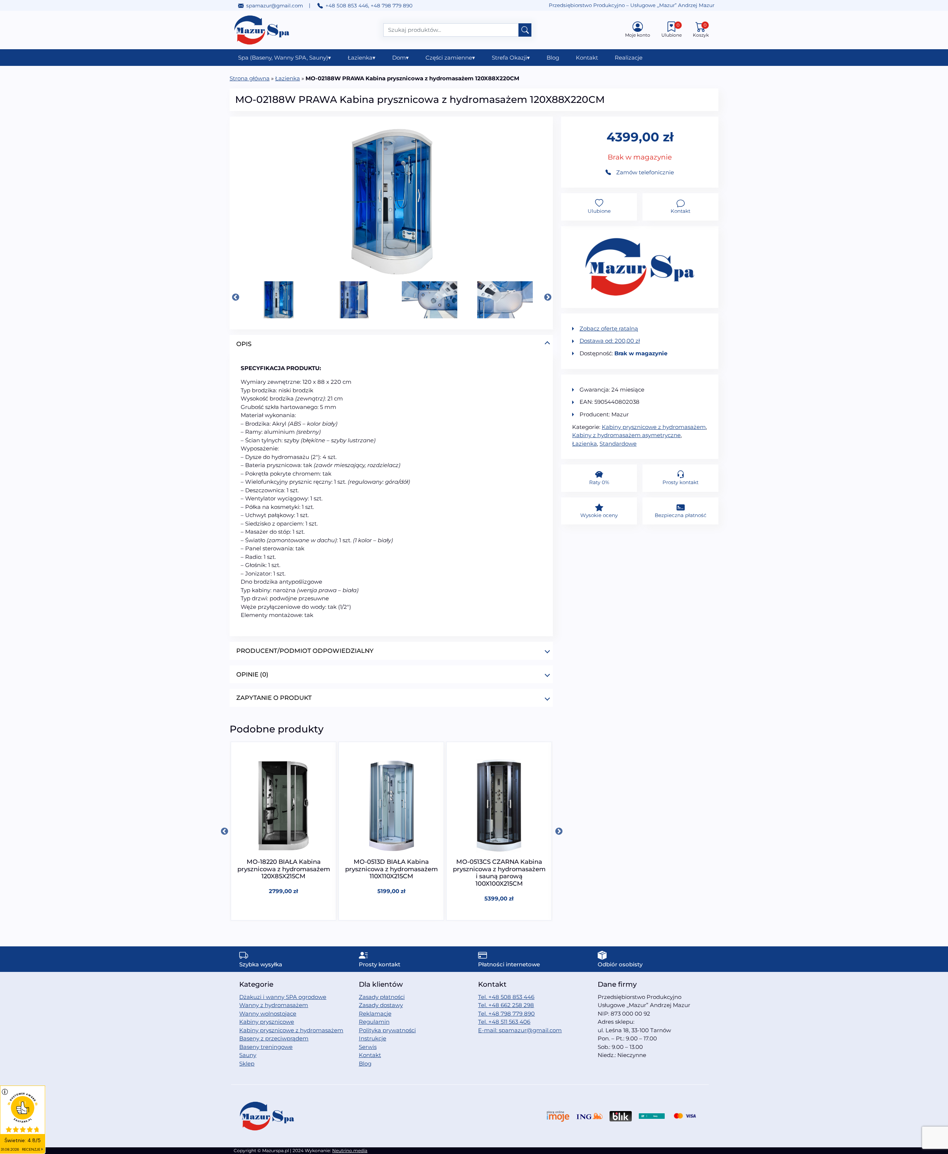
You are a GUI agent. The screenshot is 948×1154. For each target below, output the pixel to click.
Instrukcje (372, 1038)
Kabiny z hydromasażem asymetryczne (626, 435)
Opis (243, 344)
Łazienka (361, 57)
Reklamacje (375, 1013)
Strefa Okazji (511, 57)
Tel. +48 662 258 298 (506, 1005)
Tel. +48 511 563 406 (504, 1021)
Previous (235, 297)
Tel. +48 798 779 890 (506, 1013)
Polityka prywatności (387, 1030)
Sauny (247, 1055)
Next (547, 297)
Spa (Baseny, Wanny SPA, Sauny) (284, 57)
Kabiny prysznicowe (266, 1021)
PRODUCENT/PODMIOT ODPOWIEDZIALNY (305, 650)
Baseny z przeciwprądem (273, 1038)
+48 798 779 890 (392, 6)
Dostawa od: (610, 340)
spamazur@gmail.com (274, 6)
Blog (553, 57)
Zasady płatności (382, 996)
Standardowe (618, 443)
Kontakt (587, 57)
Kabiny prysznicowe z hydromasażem (654, 426)
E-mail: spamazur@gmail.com (520, 1030)
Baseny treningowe (266, 1046)
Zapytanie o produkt (274, 697)
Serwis (368, 1046)
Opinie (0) (252, 674)
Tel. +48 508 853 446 (506, 996)
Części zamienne (450, 57)
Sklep (246, 1063)
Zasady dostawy (381, 1005)
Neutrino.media (349, 1150)
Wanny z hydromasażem (273, 1005)
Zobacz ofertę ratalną (609, 328)
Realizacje (628, 57)
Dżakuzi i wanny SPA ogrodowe (282, 996)
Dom (400, 57)
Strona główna (250, 78)
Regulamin (374, 1021)
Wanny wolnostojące (267, 1013)
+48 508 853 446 (347, 6)
